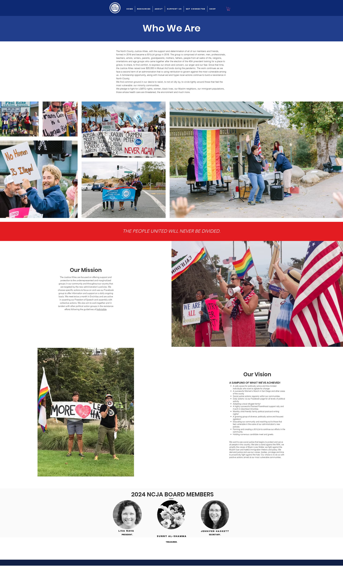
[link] (228, 9)
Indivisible (102, 309)
